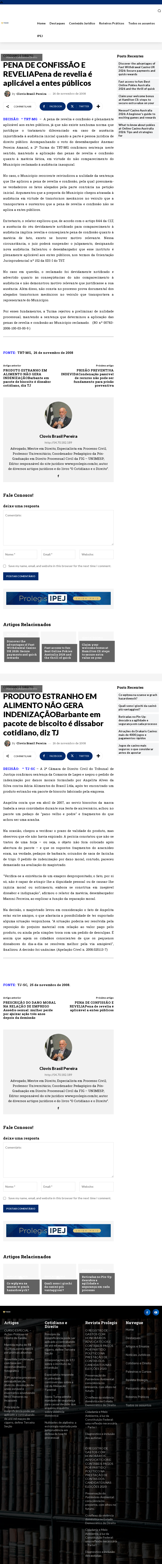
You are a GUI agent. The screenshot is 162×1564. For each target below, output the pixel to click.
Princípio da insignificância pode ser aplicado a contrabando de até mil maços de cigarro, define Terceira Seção (19, 1416)
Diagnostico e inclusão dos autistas (100, 1553)
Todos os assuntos (138, 1405)
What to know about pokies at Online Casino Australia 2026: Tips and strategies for (137, 130)
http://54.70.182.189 (58, 442)
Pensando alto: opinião (141, 1388)
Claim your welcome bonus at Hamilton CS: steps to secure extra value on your (95, 651)
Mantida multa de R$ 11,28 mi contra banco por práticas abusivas (18, 1348)
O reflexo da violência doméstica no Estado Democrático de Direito (100, 1401)
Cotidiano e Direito (26, 57)
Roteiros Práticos (137, 1397)
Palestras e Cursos (138, 1371)
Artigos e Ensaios (137, 1346)
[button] (157, 10)
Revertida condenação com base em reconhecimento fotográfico (19, 1364)
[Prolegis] (5, 23)
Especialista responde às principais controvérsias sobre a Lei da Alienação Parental (59, 1382)
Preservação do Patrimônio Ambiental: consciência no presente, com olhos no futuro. (100, 1383)
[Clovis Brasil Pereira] (8, 94)
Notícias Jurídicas (138, 1354)
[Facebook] (58, 474)
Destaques (133, 1338)
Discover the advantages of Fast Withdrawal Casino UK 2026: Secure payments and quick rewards (22, 649)
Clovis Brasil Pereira (31, 94)
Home (9, 57)
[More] (98, 106)
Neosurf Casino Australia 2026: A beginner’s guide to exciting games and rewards (137, 114)
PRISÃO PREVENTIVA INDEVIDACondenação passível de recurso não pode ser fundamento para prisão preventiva (87, 377)
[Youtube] (156, 1312)
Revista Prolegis (137, 1380)
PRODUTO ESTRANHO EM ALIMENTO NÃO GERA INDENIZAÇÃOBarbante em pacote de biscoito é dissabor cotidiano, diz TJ (27, 377)
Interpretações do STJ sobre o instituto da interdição (59, 1363)
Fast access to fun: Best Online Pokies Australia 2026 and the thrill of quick (58, 653)
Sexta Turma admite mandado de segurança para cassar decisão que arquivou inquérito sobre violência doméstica (60, 1406)
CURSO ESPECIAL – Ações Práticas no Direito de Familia (17, 1334)
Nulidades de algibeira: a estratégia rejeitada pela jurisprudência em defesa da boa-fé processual (61, 1430)
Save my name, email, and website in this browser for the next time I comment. (59, 566)
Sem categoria (17, 634)
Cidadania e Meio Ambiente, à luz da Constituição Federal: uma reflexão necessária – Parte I (101, 1419)
